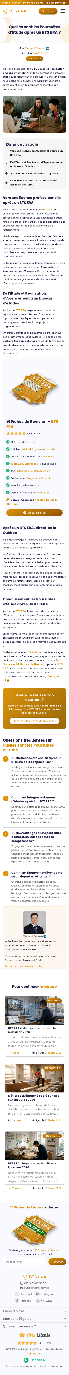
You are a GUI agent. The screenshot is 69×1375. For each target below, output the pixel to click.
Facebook (26, 1294)
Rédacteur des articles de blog (24, 966)
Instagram (47, 1294)
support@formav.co (36, 1287)
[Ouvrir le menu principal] (62, 11)
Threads (25, 1300)
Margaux (16, 1188)
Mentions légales (17, 1319)
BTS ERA (47, 209)
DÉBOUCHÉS (52, 1068)
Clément (16, 1120)
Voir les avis (34, 1353)
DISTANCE (54, 1000)
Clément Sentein (35, 48)
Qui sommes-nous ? (19, 1326)
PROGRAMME (52, 1136)
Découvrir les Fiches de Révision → (34, 721)
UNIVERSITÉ (34, 58)
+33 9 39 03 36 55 (34, 1283)
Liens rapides (14, 1311)
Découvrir (48, 11)
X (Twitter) (47, 1300)
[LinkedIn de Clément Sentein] (47, 48)
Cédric (15, 1052)
